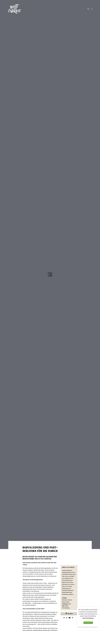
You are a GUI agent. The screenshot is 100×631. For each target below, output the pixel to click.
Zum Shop (70, 613)
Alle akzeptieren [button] (88, 622)
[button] (92, 8)
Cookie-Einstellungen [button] (88, 618)
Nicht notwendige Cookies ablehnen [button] (88, 627)
